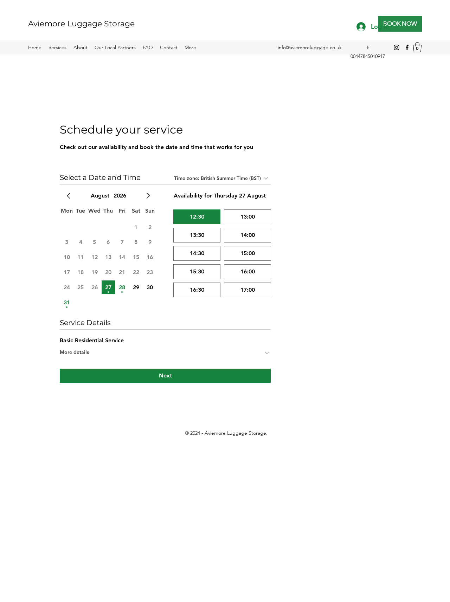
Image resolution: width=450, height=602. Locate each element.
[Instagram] (396, 47)
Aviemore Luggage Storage (81, 23)
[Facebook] (407, 47)
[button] (417, 47)
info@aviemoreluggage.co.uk (310, 47)
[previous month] (68, 196)
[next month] (148, 196)
